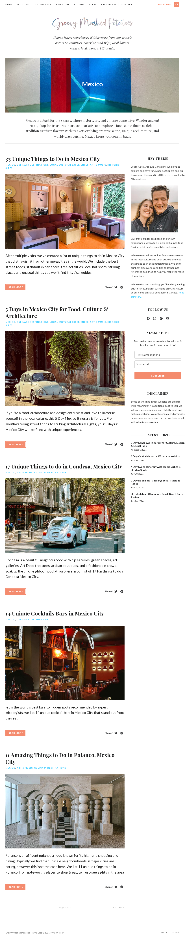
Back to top (169, 932)
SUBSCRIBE (158, 375)
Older (117, 907)
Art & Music (98, 164)
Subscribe (164, 4)
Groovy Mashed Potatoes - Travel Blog (23, 932)
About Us (23, 4)
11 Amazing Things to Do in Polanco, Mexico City (60, 758)
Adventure (62, 4)
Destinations (42, 4)
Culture (79, 4)
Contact (126, 4)
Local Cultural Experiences (69, 164)
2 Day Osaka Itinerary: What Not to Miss (155, 456)
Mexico (10, 164)
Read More (15, 287)
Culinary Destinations (33, 164)
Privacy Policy (57, 932)
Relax (93, 4)
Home (9, 4)
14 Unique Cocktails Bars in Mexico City (54, 613)
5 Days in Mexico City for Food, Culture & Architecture (56, 312)
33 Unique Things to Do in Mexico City (52, 158)
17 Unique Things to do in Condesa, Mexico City (63, 466)
